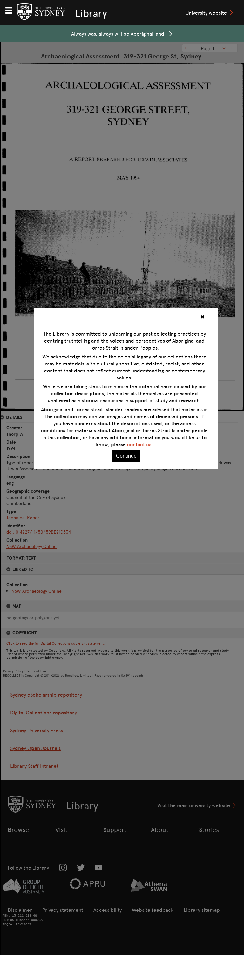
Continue (126, 456)
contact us (139, 444)
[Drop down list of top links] (11, 9)
